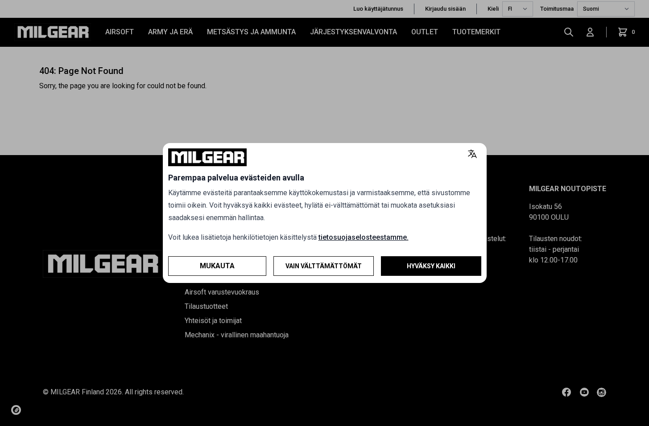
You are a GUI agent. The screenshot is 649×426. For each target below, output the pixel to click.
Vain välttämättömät (323, 266)
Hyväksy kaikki (431, 266)
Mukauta (217, 266)
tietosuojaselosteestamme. (363, 237)
